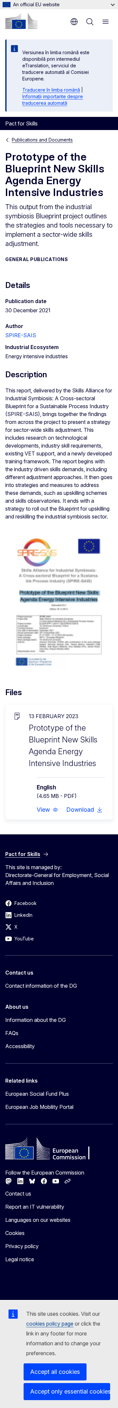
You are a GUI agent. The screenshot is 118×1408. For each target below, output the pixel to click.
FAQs (11, 1033)
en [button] (74, 21)
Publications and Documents (42, 140)
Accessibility (20, 1046)
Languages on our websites (37, 1220)
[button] (47, 809)
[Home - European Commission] (21, 21)
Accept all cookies (55, 1371)
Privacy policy (22, 1246)
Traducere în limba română (51, 90)
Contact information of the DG (41, 985)
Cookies (15, 1233)
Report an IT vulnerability (34, 1206)
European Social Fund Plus (37, 1093)
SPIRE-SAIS (20, 335)
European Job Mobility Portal (39, 1107)
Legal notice (19, 1259)
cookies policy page (49, 1323)
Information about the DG (35, 1020)
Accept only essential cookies (70, 1391)
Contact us (18, 1193)
